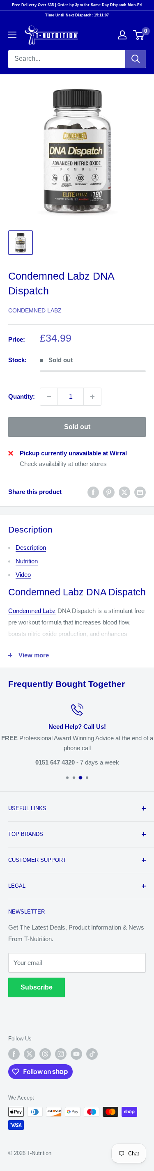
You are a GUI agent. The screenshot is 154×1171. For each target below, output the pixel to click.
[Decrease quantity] (48, 396)
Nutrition (27, 561)
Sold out (77, 426)
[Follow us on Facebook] (14, 1054)
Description (31, 547)
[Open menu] (12, 35)
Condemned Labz (35, 310)
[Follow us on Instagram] (61, 1054)
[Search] (135, 59)
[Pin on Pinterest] (109, 492)
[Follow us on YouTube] (76, 1054)
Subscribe (37, 987)
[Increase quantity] (92, 396)
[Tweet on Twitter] (124, 492)
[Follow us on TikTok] (92, 1054)
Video (23, 574)
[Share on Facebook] (93, 492)
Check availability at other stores (63, 463)
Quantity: (21, 396)
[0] (139, 35)
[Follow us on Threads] (45, 1054)
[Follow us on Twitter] (29, 1054)
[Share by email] (140, 492)
